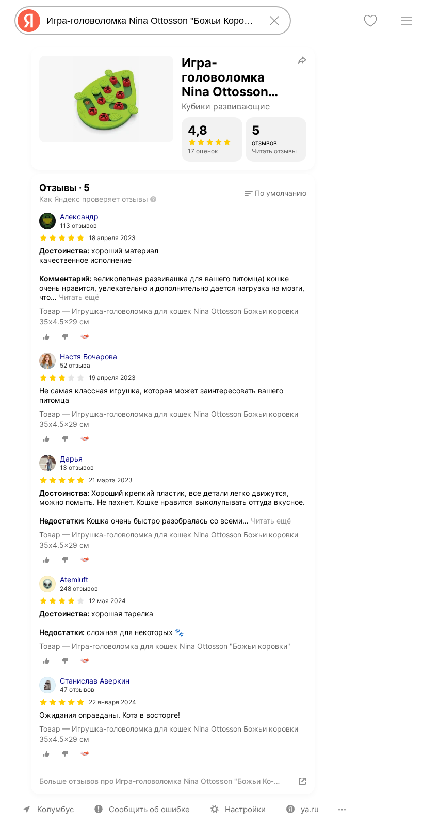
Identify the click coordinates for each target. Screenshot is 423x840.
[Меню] (406, 20)
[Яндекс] (29, 20)
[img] (62, 238)
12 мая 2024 (107, 601)
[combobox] (150, 20)
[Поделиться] (302, 60)
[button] (275, 193)
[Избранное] (370, 20)
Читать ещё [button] (79, 297)
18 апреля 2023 (112, 238)
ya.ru (310, 809)
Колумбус (55, 809)
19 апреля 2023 (112, 378)
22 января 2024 (112, 702)
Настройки (245, 809)
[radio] (46, 336)
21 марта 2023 (111, 480)
